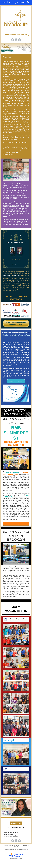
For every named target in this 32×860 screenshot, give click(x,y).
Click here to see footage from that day (16, 524)
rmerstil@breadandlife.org (11, 836)
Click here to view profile (16, 381)
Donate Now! (16, 823)
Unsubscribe (7, 849)
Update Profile (13, 849)
